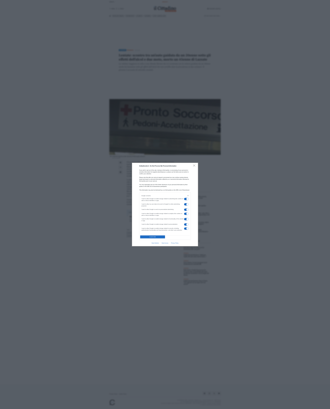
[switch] (186, 199)
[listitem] (165, 196)
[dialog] (165, 204)
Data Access (165, 243)
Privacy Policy (174, 243)
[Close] (194, 166)
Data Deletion (155, 243)
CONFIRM (152, 237)
